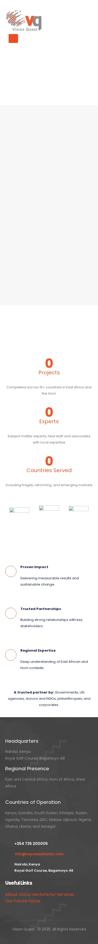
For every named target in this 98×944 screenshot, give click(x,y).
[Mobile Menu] (13, 38)
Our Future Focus (22, 901)
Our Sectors (36, 894)
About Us (14, 894)
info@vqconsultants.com (39, 854)
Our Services (61, 894)
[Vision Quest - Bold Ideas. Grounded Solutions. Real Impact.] (24, 20)
